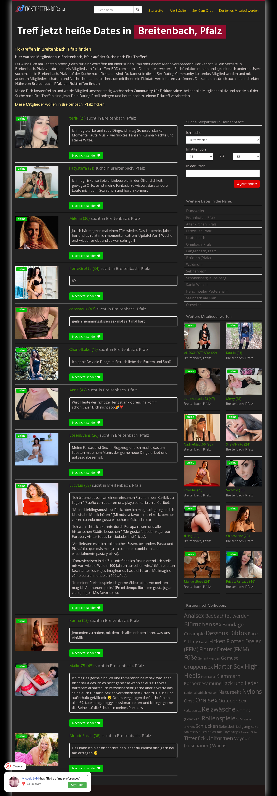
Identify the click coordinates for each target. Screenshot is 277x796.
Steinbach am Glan (201, 298)
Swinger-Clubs (249, 732)
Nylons (252, 691)
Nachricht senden (84, 155)
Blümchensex (203, 624)
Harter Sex (229, 666)
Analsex (194, 615)
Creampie (194, 634)
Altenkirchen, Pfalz (201, 224)
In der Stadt (195, 166)
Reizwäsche (218, 709)
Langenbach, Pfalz (201, 251)
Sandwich (189, 726)
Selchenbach (196, 271)
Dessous (217, 633)
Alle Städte (178, 11)
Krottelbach (195, 237)
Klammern (228, 676)
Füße (190, 657)
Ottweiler (193, 304)
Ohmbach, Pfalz (198, 244)
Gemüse (229, 658)
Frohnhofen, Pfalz (200, 217)
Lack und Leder (240, 683)
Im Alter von (196, 149)
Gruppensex (198, 666)
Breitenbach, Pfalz (119, 118)
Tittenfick (195, 738)
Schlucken (207, 726)
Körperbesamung (202, 683)
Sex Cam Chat (202, 11)
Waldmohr (194, 264)
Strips (235, 732)
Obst (189, 701)
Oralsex (206, 700)
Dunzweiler (195, 210)
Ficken (217, 641)
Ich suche (193, 132)
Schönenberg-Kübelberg (206, 278)
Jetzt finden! (248, 184)
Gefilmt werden (209, 658)
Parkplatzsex (192, 710)
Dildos (238, 633)
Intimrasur (208, 676)
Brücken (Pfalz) (198, 257)
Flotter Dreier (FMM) (224, 649)
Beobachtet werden (227, 616)
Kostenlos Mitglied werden (239, 11)
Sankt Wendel (197, 284)
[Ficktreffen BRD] (40, 10)
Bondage (233, 624)
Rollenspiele (218, 718)
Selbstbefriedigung (234, 726)
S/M (239, 719)
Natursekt (229, 692)
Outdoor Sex (232, 700)
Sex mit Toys (220, 732)
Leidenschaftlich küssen (200, 692)
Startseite (155, 11)
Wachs (219, 745)
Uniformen (219, 738)
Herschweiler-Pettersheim (207, 291)
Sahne (247, 719)
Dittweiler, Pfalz (199, 231)
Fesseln (203, 642)
